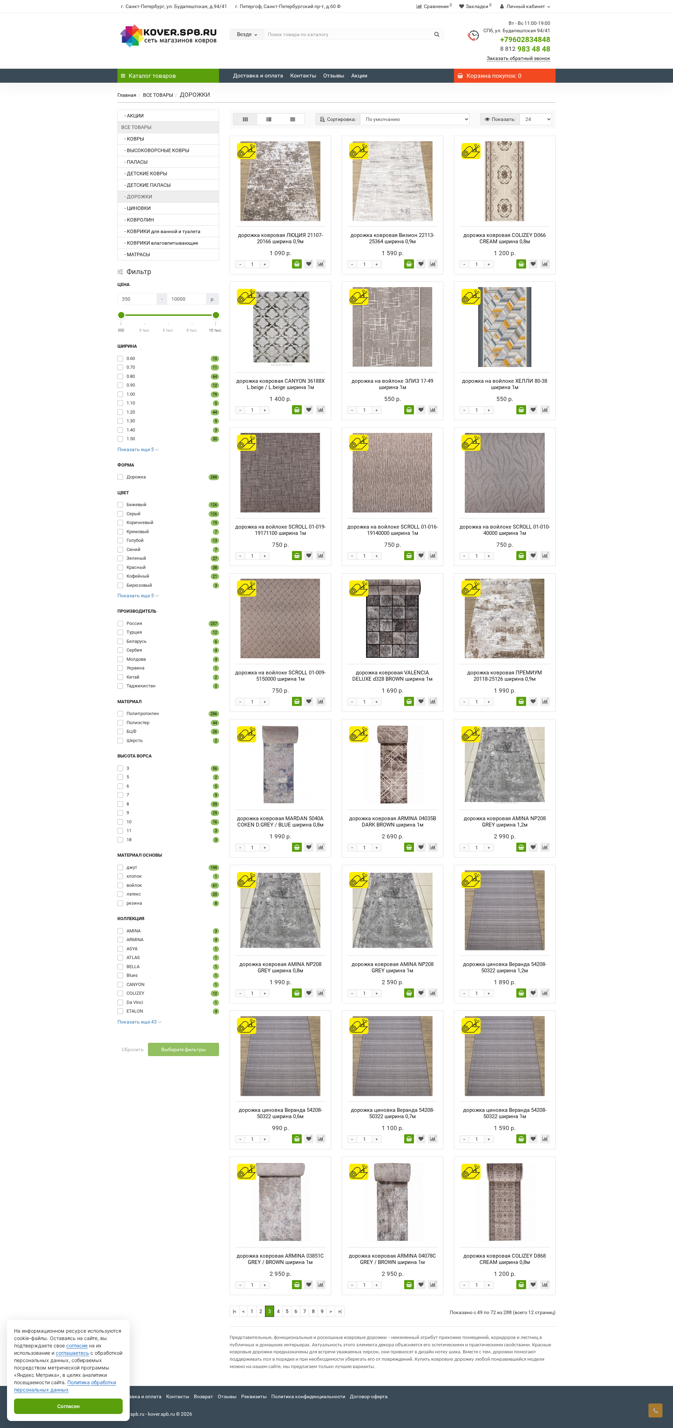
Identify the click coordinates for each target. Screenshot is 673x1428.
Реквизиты (254, 1396)
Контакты (303, 75)
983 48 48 (525, 49)
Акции (359, 75)
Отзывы (333, 75)
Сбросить (133, 1049)
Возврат (203, 1396)
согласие (77, 1345)
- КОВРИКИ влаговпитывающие (159, 243)
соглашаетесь (72, 1353)
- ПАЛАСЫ (134, 162)
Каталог (152, 75)
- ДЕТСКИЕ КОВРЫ (144, 173)
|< (234, 1311)
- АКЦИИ (132, 115)
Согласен (68, 1406)
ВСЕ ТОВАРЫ (158, 95)
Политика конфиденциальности (308, 1396)
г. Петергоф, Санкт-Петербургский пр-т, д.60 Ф (288, 6)
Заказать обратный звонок (518, 58)
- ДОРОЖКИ (136, 196)
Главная (126, 95)
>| (339, 1311)
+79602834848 (525, 39)
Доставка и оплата (258, 75)
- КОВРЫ (132, 139)
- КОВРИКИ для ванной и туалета (160, 231)
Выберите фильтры (183, 1049)
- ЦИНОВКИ (136, 208)
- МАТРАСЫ (135, 254)
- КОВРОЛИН (137, 220)
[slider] (121, 315)
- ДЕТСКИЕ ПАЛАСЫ (146, 185)
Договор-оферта (369, 1396)
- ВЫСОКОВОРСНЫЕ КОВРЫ (155, 150)
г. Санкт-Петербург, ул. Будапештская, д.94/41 (174, 6)
